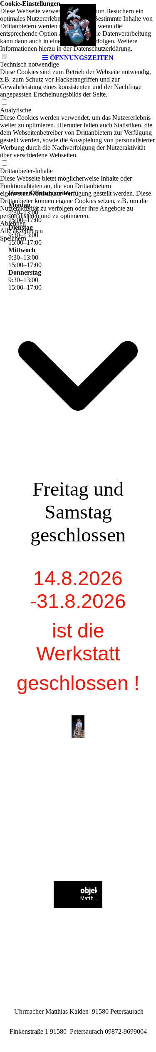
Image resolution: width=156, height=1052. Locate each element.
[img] (78, 25)
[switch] (4, 102)
